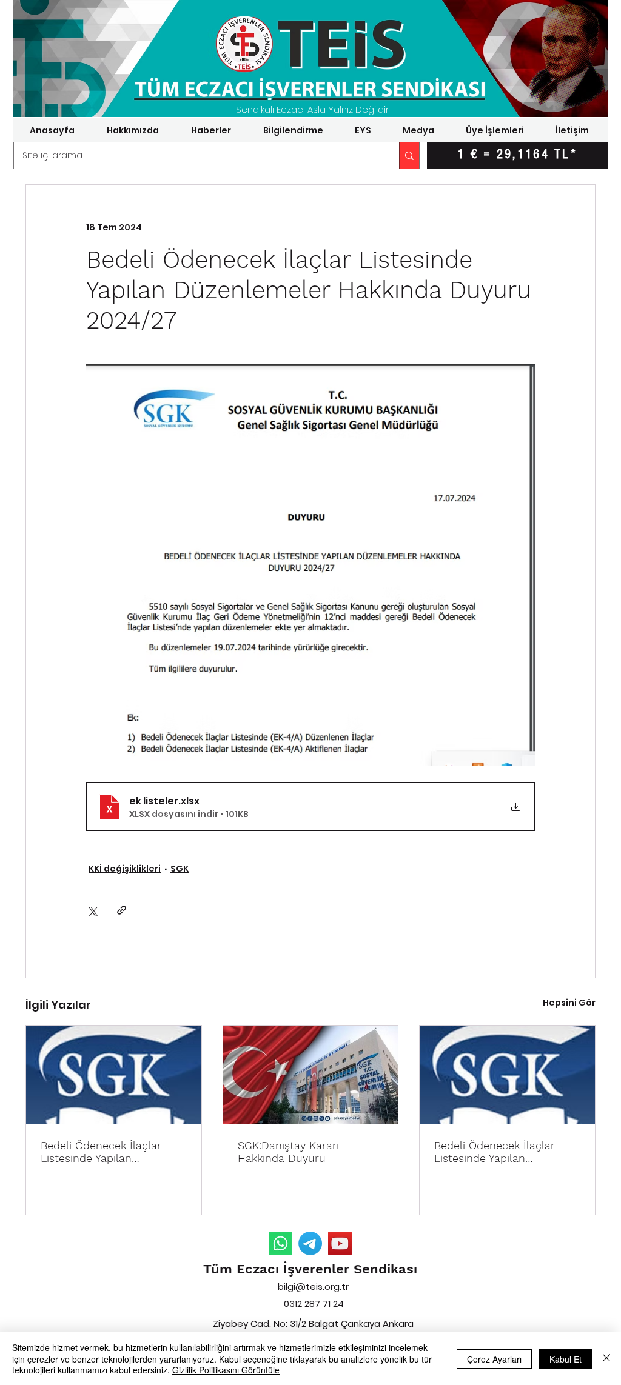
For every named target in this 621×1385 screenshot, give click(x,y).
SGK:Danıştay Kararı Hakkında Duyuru (288, 1151)
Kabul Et (565, 1359)
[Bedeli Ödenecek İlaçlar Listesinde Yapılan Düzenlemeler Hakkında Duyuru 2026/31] (113, 1075)
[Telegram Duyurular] (310, 1243)
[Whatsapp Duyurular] (280, 1243)
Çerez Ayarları (494, 1359)
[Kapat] (606, 1358)
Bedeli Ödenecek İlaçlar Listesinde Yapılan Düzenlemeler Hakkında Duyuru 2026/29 (495, 1151)
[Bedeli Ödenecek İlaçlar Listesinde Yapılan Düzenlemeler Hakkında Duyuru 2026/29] (507, 1075)
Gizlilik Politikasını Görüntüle (226, 1370)
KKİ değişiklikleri (125, 869)
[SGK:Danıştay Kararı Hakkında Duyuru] (310, 1075)
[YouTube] (340, 1243)
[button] (132, 130)
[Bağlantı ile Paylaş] (121, 910)
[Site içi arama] (409, 155)
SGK (179, 869)
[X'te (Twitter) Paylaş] (92, 910)
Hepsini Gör (569, 1002)
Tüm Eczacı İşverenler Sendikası (310, 1269)
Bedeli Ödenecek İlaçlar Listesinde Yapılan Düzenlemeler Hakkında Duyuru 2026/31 (102, 1151)
